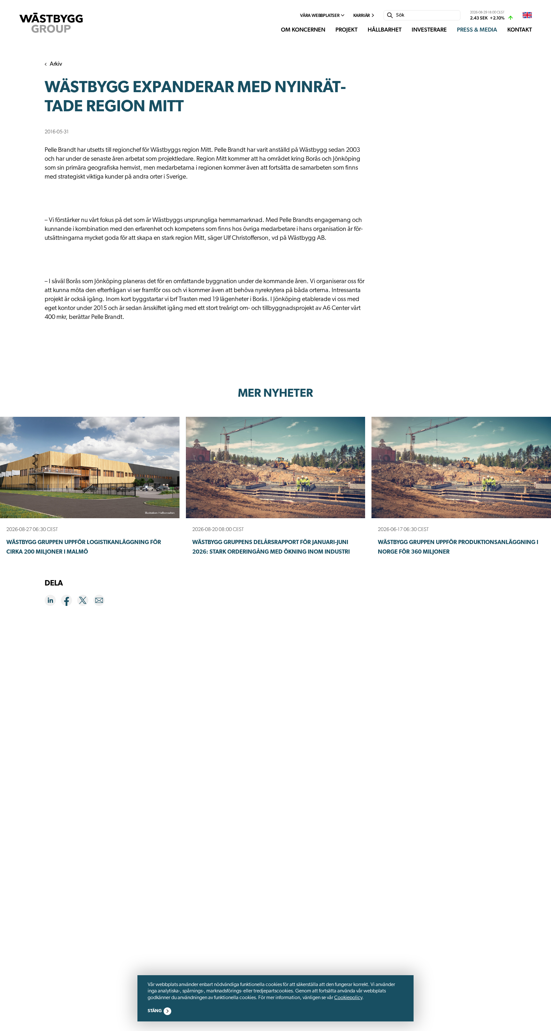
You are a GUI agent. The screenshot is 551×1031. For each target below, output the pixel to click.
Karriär (361, 15)
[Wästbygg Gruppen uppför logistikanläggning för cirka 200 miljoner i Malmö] (90, 467)
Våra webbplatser (320, 15)
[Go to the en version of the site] (527, 15)
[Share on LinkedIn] (53, 601)
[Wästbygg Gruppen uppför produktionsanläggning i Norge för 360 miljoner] (461, 467)
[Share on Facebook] (69, 601)
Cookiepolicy (348, 997)
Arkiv (56, 64)
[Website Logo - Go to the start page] (51, 23)
